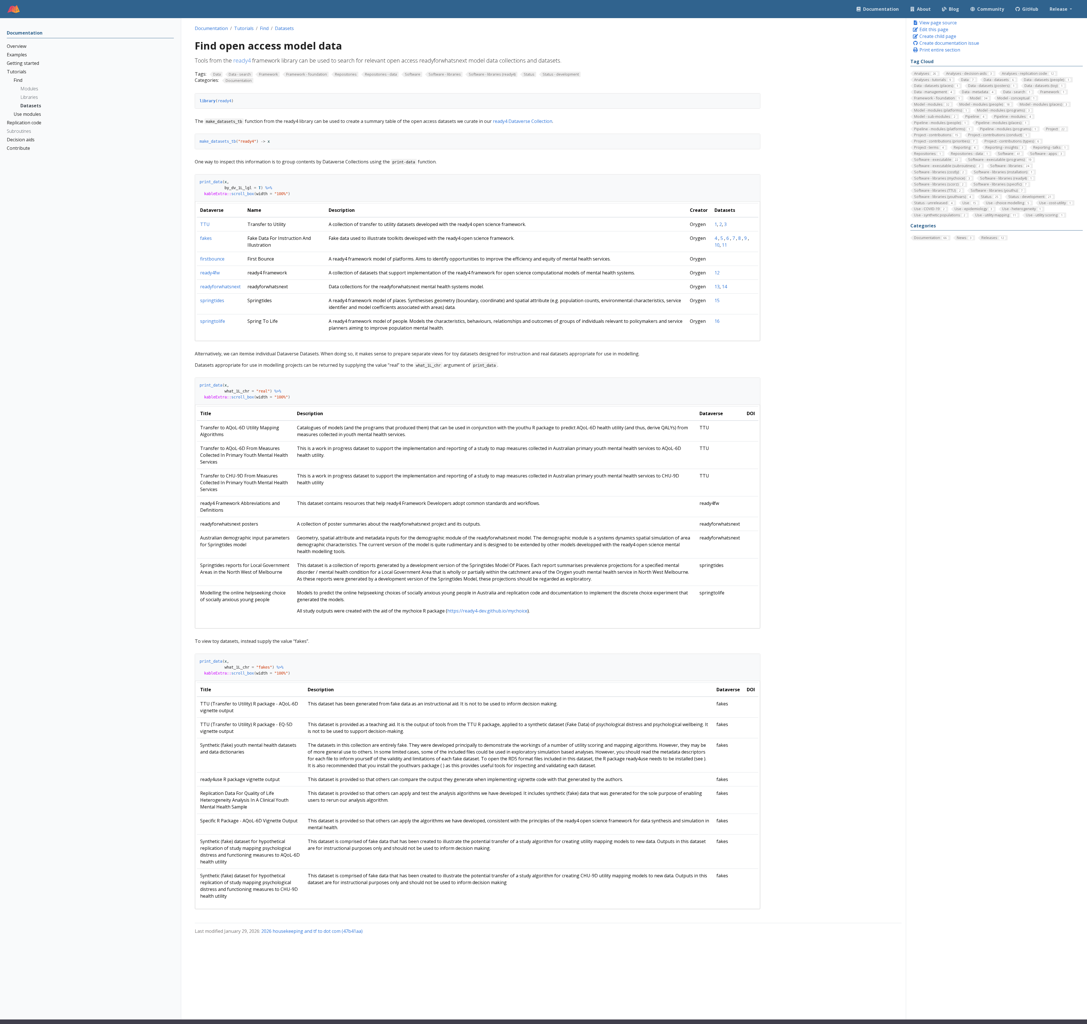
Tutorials (244, 28)
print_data (211, 182)
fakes (206, 238)
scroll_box (242, 193)
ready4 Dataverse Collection (522, 121)
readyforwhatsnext (220, 286)
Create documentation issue (948, 43)
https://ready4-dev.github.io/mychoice (487, 611)
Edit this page (933, 29)
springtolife (212, 321)
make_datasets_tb (218, 141)
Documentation (211, 28)
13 (717, 286)
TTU (205, 224)
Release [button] (1059, 9)
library (207, 101)
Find (264, 28)
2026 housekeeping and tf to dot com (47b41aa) (312, 931)
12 (717, 273)
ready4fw (210, 273)
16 (717, 321)
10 (717, 245)
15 (717, 300)
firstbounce (212, 259)
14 (724, 286)
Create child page (937, 36)
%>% (268, 187)
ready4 (242, 60)
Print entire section (939, 50)
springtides (212, 300)
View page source (937, 23)
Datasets (284, 28)
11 (724, 245)
